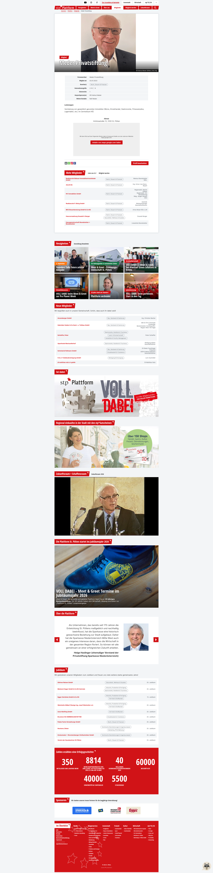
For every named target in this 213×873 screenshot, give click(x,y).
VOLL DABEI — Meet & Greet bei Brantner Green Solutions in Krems (141, 267)
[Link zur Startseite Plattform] (65, 7)
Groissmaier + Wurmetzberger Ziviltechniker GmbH (76, 735)
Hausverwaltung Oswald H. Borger (78, 216)
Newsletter (59, 832)
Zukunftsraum (145, 7)
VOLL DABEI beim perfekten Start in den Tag (139, 294)
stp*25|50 (148, 2)
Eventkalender (118, 828)
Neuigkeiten (82, 7)
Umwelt (90, 855)
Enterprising (151, 840)
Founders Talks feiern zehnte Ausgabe (70, 268)
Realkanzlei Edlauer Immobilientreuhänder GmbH (81, 179)
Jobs (57, 830)
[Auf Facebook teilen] (74, 163)
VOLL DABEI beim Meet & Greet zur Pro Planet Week (71, 294)
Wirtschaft (137, 2)
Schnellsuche (91, 828)
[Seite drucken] (66, 163)
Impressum (59, 840)
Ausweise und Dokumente (94, 835)
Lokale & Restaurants (108, 833)
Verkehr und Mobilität (94, 860)
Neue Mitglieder (64, 306)
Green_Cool (150, 833)
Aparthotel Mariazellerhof (67, 343)
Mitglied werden (130, 7)
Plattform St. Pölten (138, 835)
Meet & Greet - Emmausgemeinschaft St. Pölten (104, 268)
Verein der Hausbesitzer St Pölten (69, 740)
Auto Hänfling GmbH (65, 712)
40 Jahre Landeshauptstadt (80, 828)
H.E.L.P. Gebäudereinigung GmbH (69, 358)
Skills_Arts (150, 835)
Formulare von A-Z (93, 831)
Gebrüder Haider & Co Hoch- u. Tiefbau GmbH (73, 325)
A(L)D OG (69, 185)
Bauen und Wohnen (93, 837)
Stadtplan (91, 853)
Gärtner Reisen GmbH (65, 682)
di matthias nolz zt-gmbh (66, 362)
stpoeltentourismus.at (61, 844)
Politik (90, 846)
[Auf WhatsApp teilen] (69, 163)
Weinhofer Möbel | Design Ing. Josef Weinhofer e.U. (75, 705)
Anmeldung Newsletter (81, 244)
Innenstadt (126, 2)
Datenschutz (59, 836)
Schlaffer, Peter (63, 335)
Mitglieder (117, 7)
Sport (116, 831)
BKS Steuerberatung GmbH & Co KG (78, 210)
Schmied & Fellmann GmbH (67, 351)
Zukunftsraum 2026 (97, 474)
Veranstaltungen (92, 858)
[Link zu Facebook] (97, 2)
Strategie (150, 831)
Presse (75, 835)
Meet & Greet (95, 7)
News (75, 826)
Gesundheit (91, 844)
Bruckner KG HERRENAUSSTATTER (69, 717)
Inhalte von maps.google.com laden (106, 142)
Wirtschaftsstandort (138, 831)
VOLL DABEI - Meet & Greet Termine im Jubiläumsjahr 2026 (87, 593)
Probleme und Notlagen (94, 849)
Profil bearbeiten (140, 163)
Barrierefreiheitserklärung (62, 838)
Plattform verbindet (100, 296)
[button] (56, 639)
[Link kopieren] (72, 163)
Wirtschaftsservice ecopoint (140, 828)
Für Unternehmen (138, 833)
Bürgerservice (92, 826)
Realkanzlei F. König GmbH (75, 203)
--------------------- (60, 842)
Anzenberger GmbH (65, 318)
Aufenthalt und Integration (95, 833)
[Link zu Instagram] (91, 2)
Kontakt (58, 834)
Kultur (125, 826)
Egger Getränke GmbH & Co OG (68, 697)
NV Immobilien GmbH (73, 194)
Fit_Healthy (151, 837)
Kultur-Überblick (128, 828)
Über (104, 840)
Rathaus (91, 851)
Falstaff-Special (118, 833)
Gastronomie (118, 835)
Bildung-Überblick (93, 842)
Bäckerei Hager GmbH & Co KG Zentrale (71, 689)
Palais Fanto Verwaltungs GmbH (69, 722)
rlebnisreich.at (109, 867)
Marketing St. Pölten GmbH (140, 837)
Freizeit (116, 826)
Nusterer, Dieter (63, 728)
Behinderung (91, 840)
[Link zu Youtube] (85, 2)
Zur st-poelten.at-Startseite (110, 2)
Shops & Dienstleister (108, 831)
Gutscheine (105, 835)
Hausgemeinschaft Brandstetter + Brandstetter (78, 223)
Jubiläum (60, 670)
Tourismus (117, 837)
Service (104, 837)
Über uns (107, 7)
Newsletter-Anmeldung (79, 833)
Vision (149, 828)
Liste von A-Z (92, 173)
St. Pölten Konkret (78, 831)
